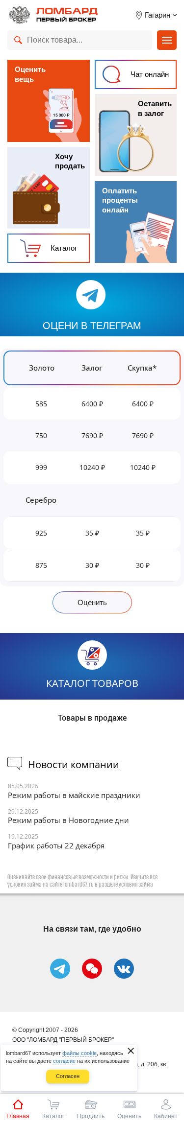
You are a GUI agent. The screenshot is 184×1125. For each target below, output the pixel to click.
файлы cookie (79, 1053)
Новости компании (73, 764)
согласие (64, 1061)
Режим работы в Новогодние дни (68, 820)
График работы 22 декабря (56, 845)
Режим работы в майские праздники (74, 795)
